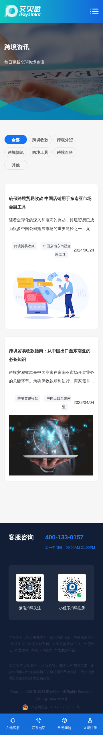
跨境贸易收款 (24, 246)
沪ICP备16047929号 (51, 699)
